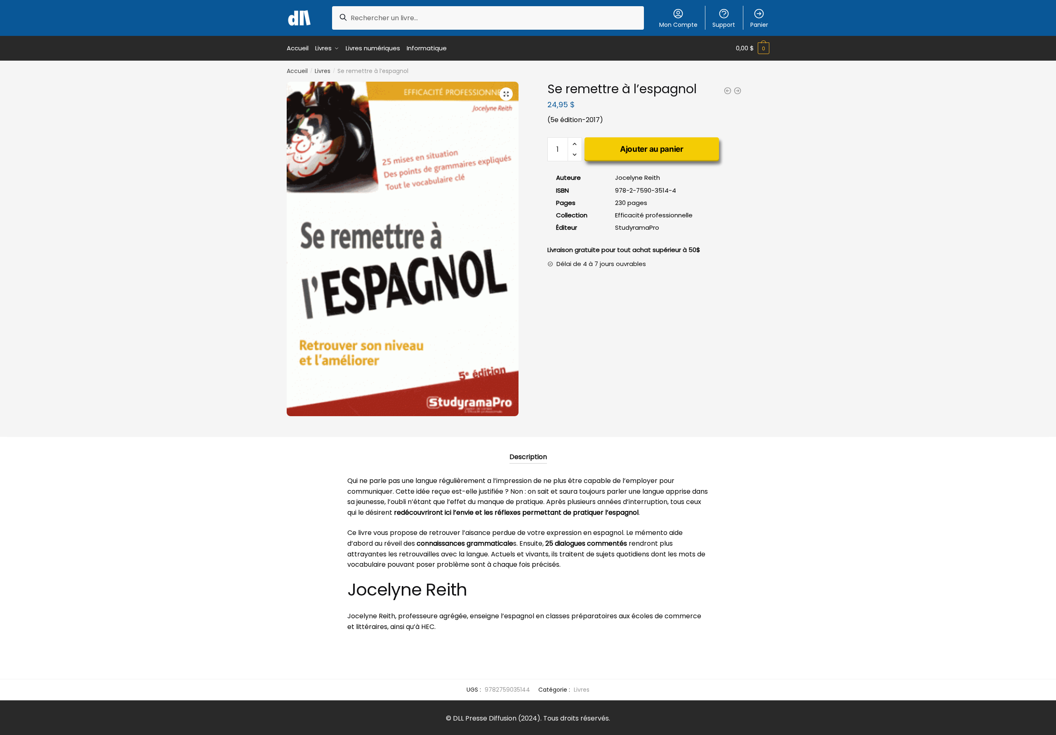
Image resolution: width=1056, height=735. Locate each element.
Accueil (297, 71)
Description (528, 457)
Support (723, 25)
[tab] (528, 450)
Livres (322, 71)
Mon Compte (678, 25)
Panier (759, 25)
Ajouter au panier (652, 149)
